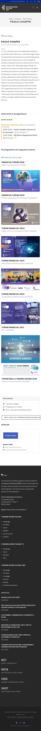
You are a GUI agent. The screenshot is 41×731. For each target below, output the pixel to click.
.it (27, 1)
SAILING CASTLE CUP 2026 (10, 597)
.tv (35, 1)
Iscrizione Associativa (10, 585)
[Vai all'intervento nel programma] (28, 132)
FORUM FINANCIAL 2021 (13, 327)
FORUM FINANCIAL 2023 (13, 260)
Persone (18, 19)
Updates (5, 531)
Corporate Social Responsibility (20, 410)
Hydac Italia (24, 45)
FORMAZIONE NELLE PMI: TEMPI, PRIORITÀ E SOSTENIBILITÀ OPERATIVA (16, 636)
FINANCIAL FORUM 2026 (10, 125)
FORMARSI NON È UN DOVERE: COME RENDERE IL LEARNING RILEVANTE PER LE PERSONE (17, 646)
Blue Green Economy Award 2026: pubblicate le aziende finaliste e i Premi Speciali (18, 606)
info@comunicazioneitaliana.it (21, 726)
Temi (4, 558)
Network (6, 555)
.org (38, 1)
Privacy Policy (11, 717)
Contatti (6, 537)
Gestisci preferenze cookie (25, 717)
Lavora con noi (8, 534)
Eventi (5, 528)
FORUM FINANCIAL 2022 (13, 294)
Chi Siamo (6, 524)
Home (11, 19)
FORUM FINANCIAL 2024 (13, 228)
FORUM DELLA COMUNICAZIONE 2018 (19, 378)
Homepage (6, 521)
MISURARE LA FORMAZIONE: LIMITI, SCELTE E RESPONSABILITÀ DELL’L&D (16, 626)
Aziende (5, 582)
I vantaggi (6, 576)
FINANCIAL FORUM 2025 (13, 195)
